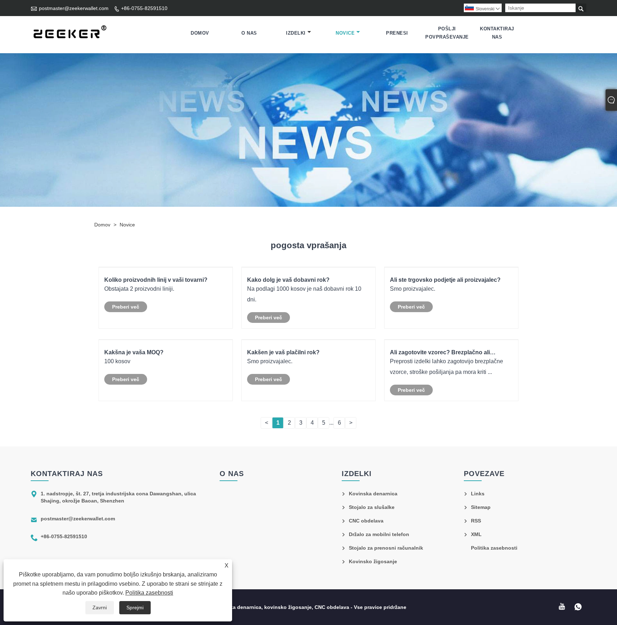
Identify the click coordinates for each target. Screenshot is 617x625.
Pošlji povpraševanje (447, 33)
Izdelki (296, 33)
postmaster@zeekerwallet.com (74, 8)
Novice (345, 33)
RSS (476, 521)
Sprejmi (135, 607)
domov (200, 33)
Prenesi (397, 33)
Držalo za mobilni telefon (379, 534)
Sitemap (481, 507)
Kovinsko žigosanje (373, 561)
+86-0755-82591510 (144, 8)
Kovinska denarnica (373, 493)
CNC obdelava (366, 521)
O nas (249, 33)
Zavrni (99, 607)
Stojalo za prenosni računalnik (386, 548)
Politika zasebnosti (149, 593)
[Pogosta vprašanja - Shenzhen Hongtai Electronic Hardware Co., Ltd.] (69, 33)
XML (476, 534)
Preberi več (125, 307)
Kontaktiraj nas (497, 33)
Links (478, 493)
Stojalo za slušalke (372, 507)
